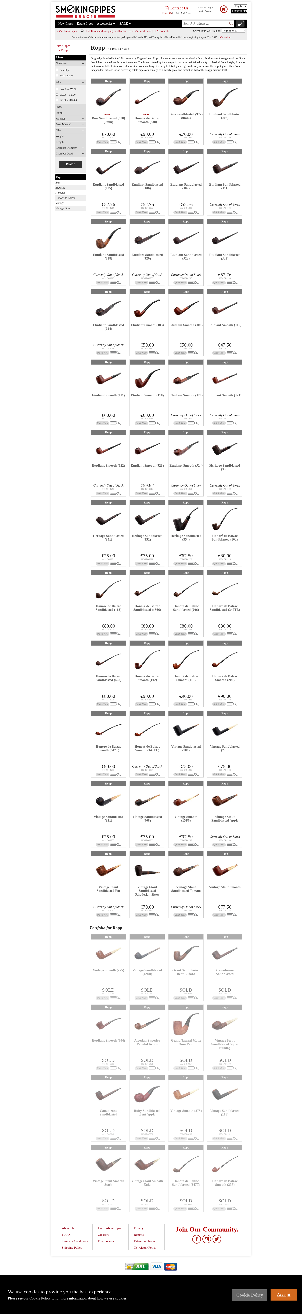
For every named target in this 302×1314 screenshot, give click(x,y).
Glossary (103, 1234)
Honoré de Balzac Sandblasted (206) (186, 607)
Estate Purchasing (145, 1241)
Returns (139, 1234)
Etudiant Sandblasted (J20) (147, 256)
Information (225, 37)
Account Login (205, 7)
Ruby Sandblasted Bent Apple (147, 1112)
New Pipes (65, 23)
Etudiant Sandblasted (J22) (186, 256)
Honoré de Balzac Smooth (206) (225, 678)
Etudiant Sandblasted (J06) (147, 186)
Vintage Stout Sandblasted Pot (108, 888)
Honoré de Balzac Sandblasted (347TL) (225, 607)
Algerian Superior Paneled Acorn (147, 1042)
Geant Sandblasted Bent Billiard (186, 972)
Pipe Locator (106, 1241)
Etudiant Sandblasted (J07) (186, 186)
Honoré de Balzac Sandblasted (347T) (186, 1182)
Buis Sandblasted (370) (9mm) (108, 120)
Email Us (167, 13)
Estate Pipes (85, 23)
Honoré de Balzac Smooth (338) (147, 120)
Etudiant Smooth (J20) (186, 395)
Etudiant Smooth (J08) (186, 325)
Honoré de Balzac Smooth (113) (186, 678)
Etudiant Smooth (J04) (108, 1040)
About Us (68, 1228)
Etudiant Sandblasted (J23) (224, 256)
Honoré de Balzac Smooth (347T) (108, 748)
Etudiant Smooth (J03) (147, 325)
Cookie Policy (40, 1298)
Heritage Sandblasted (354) (186, 537)
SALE (125, 23)
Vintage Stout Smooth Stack (108, 1182)
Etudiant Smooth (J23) (147, 465)
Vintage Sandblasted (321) (108, 818)
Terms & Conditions (75, 1241)
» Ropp (63, 50)
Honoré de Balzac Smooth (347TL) (147, 748)
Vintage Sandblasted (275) (225, 748)
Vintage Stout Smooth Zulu (147, 1182)
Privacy (138, 1228)
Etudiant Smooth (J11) (108, 395)
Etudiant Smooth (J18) (147, 395)
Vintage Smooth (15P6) (185, 818)
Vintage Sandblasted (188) (186, 748)
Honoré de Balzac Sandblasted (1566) (147, 607)
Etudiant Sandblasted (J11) (224, 186)
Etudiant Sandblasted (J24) (108, 326)
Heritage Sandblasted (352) (147, 537)
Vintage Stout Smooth (225, 887)
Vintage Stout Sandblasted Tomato (186, 888)
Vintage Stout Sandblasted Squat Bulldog (224, 1044)
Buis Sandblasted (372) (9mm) (186, 116)
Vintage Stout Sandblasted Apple (224, 818)
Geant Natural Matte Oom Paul (186, 1042)
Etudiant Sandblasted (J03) (224, 116)
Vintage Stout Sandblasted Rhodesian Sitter (147, 890)
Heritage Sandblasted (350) (224, 467)
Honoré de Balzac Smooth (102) (147, 678)
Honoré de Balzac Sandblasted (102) (225, 537)
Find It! (70, 164)
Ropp (108, 81)
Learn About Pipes (109, 1228)
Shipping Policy (72, 1247)
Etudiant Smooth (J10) (224, 325)
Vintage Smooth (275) (108, 970)
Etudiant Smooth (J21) (224, 395)
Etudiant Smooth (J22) (108, 465)
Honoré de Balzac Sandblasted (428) (108, 678)
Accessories (106, 23)
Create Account (205, 11)
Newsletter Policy (145, 1247)
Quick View (102, 142)
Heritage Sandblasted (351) (108, 537)
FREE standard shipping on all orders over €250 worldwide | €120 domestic (128, 31)
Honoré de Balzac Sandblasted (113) (108, 607)
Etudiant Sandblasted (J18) (108, 256)
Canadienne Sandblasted (225, 972)
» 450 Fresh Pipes (67, 31)
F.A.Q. (66, 1234)
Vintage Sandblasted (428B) (147, 972)
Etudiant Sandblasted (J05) (108, 186)
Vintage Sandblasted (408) (147, 818)
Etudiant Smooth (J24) (186, 465)
